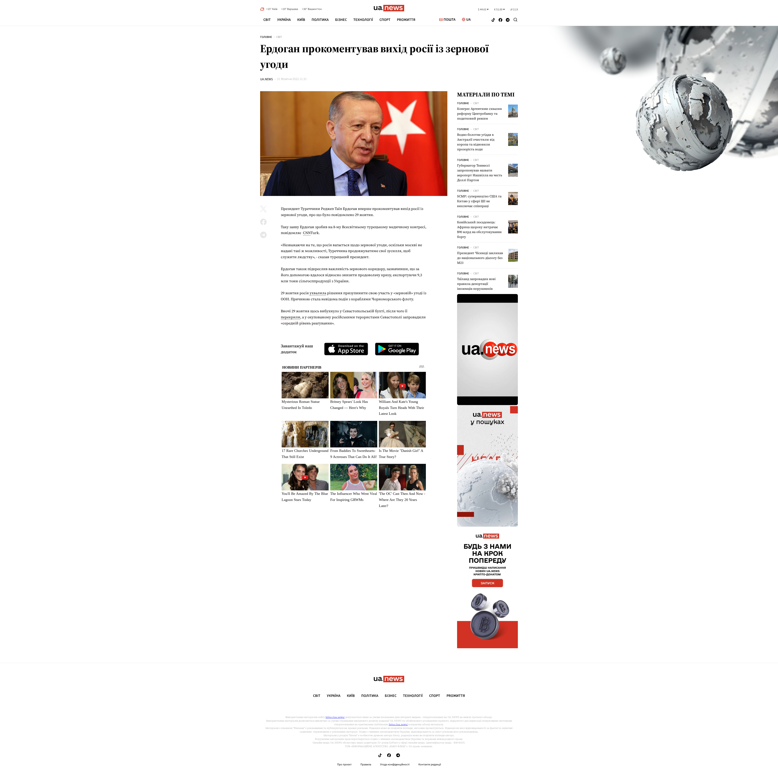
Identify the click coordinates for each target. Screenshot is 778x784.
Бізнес (341, 19)
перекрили (290, 317)
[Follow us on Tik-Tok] (493, 20)
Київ (301, 19)
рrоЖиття (406, 19)
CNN (307, 232)
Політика (320, 19)
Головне (266, 37)
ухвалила (318, 292)
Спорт (384, 19)
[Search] (515, 19)
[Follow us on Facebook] (500, 20)
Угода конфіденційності (394, 765)
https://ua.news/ (335, 717)
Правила (365, 765)
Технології (363, 19)
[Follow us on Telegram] (508, 20)
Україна (284, 19)
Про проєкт (344, 765)
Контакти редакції (429, 765)
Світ (267, 19)
